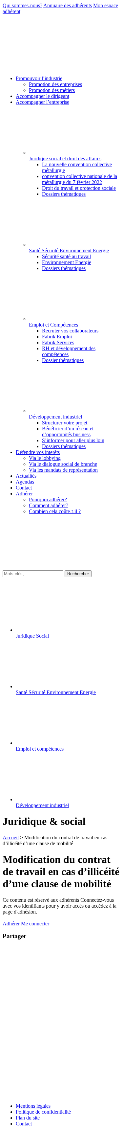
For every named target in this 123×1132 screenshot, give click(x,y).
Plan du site (28, 1118)
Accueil (11, 837)
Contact (24, 1123)
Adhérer (11, 923)
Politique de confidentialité (43, 1112)
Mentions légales (33, 1106)
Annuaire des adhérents (67, 5)
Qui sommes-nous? (22, 5)
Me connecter (35, 923)
